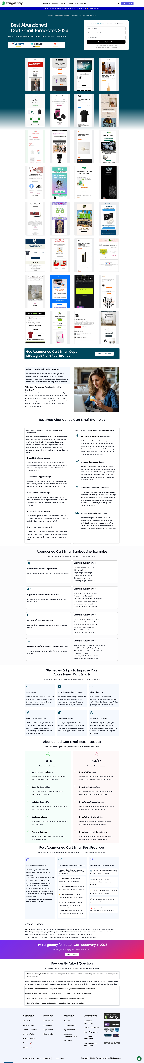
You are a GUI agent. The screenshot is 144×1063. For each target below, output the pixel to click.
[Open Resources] (77, 3)
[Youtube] (115, 1043)
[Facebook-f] (105, 1043)
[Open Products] (49, 3)
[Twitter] (112, 1043)
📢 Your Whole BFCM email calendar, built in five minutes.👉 (72, 8)
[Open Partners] (86, 3)
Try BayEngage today (32, 937)
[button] (139, 1058)
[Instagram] (118, 1043)
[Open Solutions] (59, 3)
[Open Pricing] (67, 3)
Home (50, 15)
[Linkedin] (108, 1043)
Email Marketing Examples (61, 15)
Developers (68, 1041)
